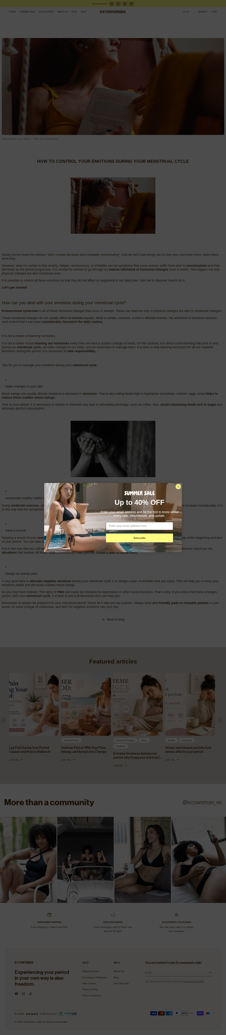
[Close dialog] (178, 486)
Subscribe (139, 538)
